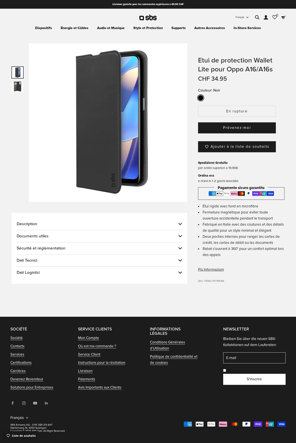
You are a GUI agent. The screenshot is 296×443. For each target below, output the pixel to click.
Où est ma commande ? (97, 346)
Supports (178, 28)
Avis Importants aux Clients (99, 387)
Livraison (85, 371)
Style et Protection (148, 28)
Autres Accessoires (209, 28)
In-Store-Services (247, 28)
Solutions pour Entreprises (31, 387)
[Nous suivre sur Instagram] (24, 403)
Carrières (18, 371)
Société (16, 338)
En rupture (236, 111)
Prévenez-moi (237, 127)
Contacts (17, 346)
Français (240, 17)
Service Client (89, 354)
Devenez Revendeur (26, 379)
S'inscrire (254, 379)
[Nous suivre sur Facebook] (12, 403)
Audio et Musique (111, 28)
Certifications (21, 362)
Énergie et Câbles (74, 28)
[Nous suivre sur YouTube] (35, 403)
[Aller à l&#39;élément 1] (17, 72)
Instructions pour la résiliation (101, 362)
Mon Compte (88, 338)
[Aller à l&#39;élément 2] (17, 86)
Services (17, 354)
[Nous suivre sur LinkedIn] (46, 403)
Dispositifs (43, 28)
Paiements (86, 379)
